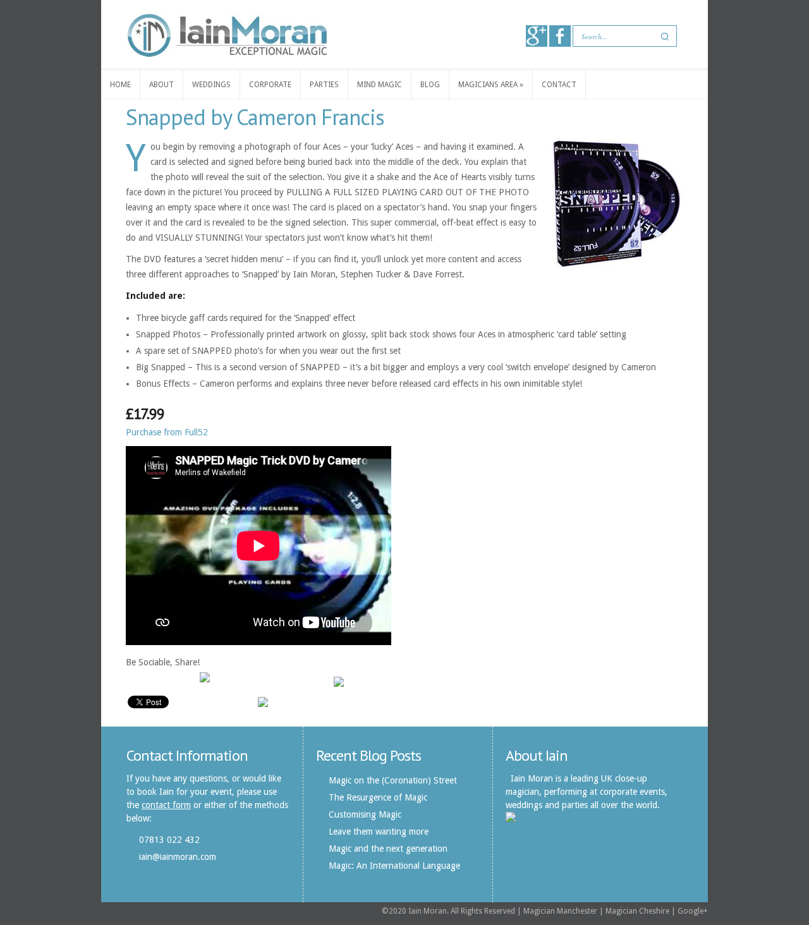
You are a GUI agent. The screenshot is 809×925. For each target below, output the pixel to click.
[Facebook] (162, 681)
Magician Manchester (560, 911)
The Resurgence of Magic (378, 797)
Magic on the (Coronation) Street (393, 780)
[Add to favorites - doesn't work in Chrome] (224, 681)
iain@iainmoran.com (177, 857)
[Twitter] (138, 681)
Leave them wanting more (379, 831)
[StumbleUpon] (248, 681)
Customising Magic (365, 814)
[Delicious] (272, 681)
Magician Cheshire (637, 911)
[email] (186, 681)
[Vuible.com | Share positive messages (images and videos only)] (205, 679)
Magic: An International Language (394, 866)
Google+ (693, 911)
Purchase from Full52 (167, 432)
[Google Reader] (296, 681)
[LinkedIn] (320, 681)
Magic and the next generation (388, 848)
